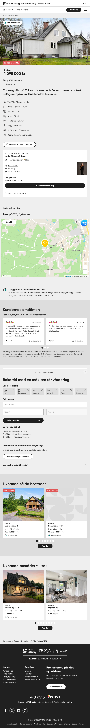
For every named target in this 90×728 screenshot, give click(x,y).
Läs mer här (48, 295)
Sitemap (67, 724)
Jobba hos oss (31, 680)
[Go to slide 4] (45, 541)
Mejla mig (11, 169)
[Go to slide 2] (45, 348)
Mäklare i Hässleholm (17, 193)
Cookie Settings (78, 724)
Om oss (28, 671)
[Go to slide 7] (53, 541)
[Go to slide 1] (42, 348)
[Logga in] (85, 3)
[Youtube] (12, 710)
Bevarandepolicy (26, 724)
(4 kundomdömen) (15, 160)
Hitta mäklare (8, 674)
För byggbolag (9, 677)
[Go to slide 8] (54, 623)
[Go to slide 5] (48, 541)
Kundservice (8, 671)
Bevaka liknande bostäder (20, 144)
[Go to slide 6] (50, 541)
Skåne (16, 641)
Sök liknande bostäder (13, 15)
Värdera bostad (9, 682)
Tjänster (28, 674)
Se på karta (10, 84)
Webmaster (58, 724)
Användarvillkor (40, 724)
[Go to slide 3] (48, 348)
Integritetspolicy (12, 724)
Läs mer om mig (14, 171)
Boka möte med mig (45, 186)
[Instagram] (18, 710)
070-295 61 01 (13, 166)
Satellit (9, 222)
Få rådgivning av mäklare (18, 456)
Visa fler (45, 546)
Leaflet (68, 276)
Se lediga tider (13, 420)
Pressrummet (30, 677)
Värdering (74, 10)
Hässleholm (25, 641)
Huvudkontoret (9, 680)
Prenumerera (56, 687)
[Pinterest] (25, 710)
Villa (34, 641)
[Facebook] (5, 710)
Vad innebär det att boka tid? (15, 465)
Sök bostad (8, 10)
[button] (85, 9)
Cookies (50, 724)
